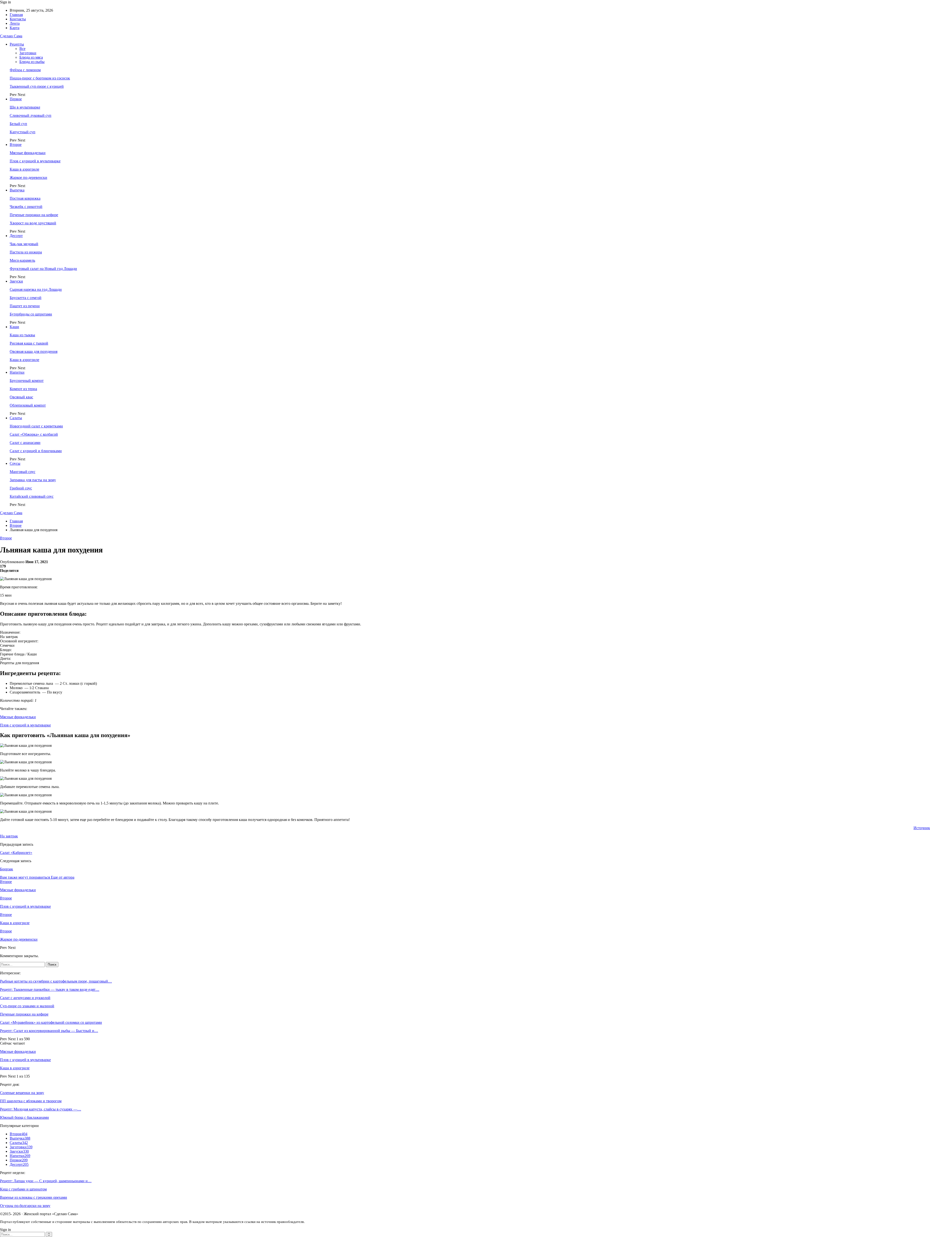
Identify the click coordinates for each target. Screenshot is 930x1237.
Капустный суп (22, 132)
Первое (16, 99)
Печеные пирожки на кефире (34, 215)
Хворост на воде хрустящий (33, 223)
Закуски (16, 281)
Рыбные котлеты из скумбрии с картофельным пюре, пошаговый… (56, 981)
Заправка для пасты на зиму (33, 480)
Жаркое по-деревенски (28, 177)
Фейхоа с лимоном (25, 70)
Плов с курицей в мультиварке (35, 161)
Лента (15, 23)
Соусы (15, 463)
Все (22, 49)
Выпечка (17, 190)
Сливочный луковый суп (30, 115)
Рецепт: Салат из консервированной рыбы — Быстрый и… (49, 1031)
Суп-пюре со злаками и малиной (27, 1006)
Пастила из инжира (26, 252)
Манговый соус (22, 472)
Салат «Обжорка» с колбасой (34, 434)
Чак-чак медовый (24, 244)
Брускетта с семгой (25, 298)
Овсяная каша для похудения (33, 351)
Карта (14, 28)
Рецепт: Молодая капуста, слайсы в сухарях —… (40, 1109)
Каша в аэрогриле (24, 169)
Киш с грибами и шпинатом (23, 1189)
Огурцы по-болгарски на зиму (25, 1206)
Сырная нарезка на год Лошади (36, 289)
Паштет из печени (25, 306)
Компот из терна (23, 389)
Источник (922, 828)
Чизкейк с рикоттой (26, 207)
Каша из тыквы (22, 335)
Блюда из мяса (31, 57)
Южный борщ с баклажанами (24, 1117)
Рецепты (17, 44)
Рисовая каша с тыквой (29, 343)
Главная (16, 15)
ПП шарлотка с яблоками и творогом (31, 1101)
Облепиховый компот (28, 405)
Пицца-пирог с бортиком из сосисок (40, 78)
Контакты (18, 19)
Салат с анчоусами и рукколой (25, 998)
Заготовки (27, 53)
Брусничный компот (27, 380)
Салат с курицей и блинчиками (36, 451)
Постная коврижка (25, 198)
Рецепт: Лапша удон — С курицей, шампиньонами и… (46, 1181)
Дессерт (16, 236)
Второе (16, 144)
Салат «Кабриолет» (16, 853)
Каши (14, 327)
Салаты (16, 418)
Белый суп (18, 124)
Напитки (17, 372)
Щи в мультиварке (25, 107)
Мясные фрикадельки (28, 153)
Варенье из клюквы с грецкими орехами (33, 1197)
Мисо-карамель (22, 260)
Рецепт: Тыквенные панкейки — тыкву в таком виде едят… (49, 989)
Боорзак (6, 869)
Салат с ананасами (25, 443)
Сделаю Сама (11, 36)
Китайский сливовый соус (32, 496)
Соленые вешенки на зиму (22, 1093)
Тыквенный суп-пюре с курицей (37, 86)
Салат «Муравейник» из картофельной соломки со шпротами (51, 1022)
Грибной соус (21, 488)
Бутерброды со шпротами (31, 314)
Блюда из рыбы (32, 62)
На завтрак (9, 836)
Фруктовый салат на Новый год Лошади (43, 269)
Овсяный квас (21, 397)
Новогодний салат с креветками (36, 426)
